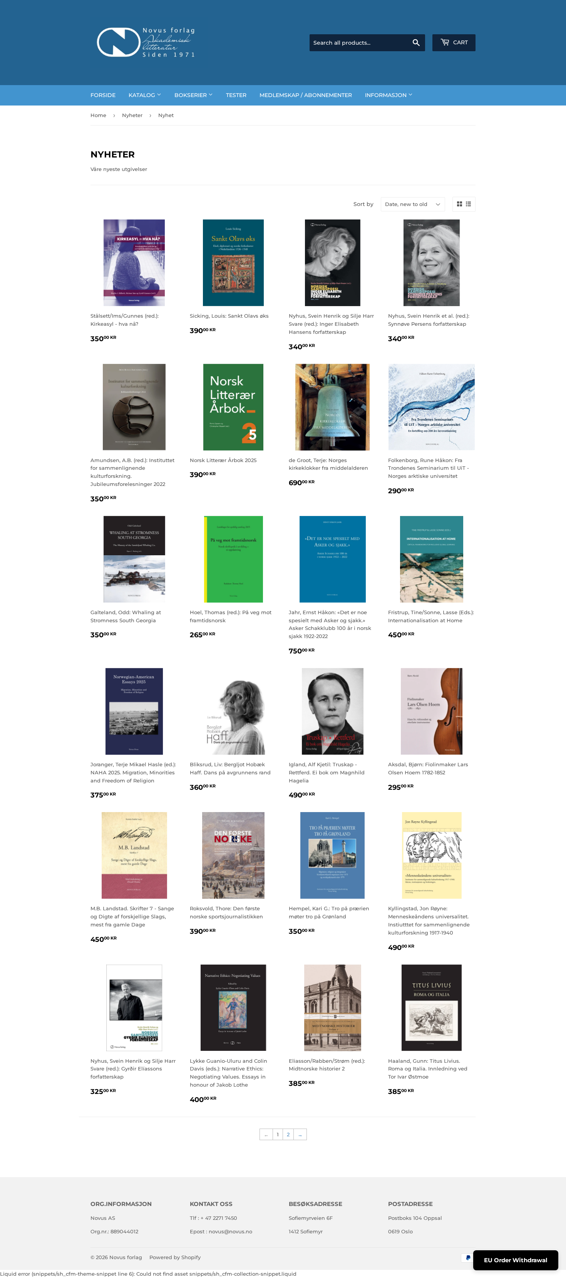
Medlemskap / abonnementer (306, 95)
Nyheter (132, 115)
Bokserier (191, 95)
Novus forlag (125, 1257)
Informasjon (386, 95)
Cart (460, 42)
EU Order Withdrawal (516, 1260)
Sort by (363, 204)
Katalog (143, 95)
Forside (103, 95)
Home (98, 115)
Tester (236, 95)
